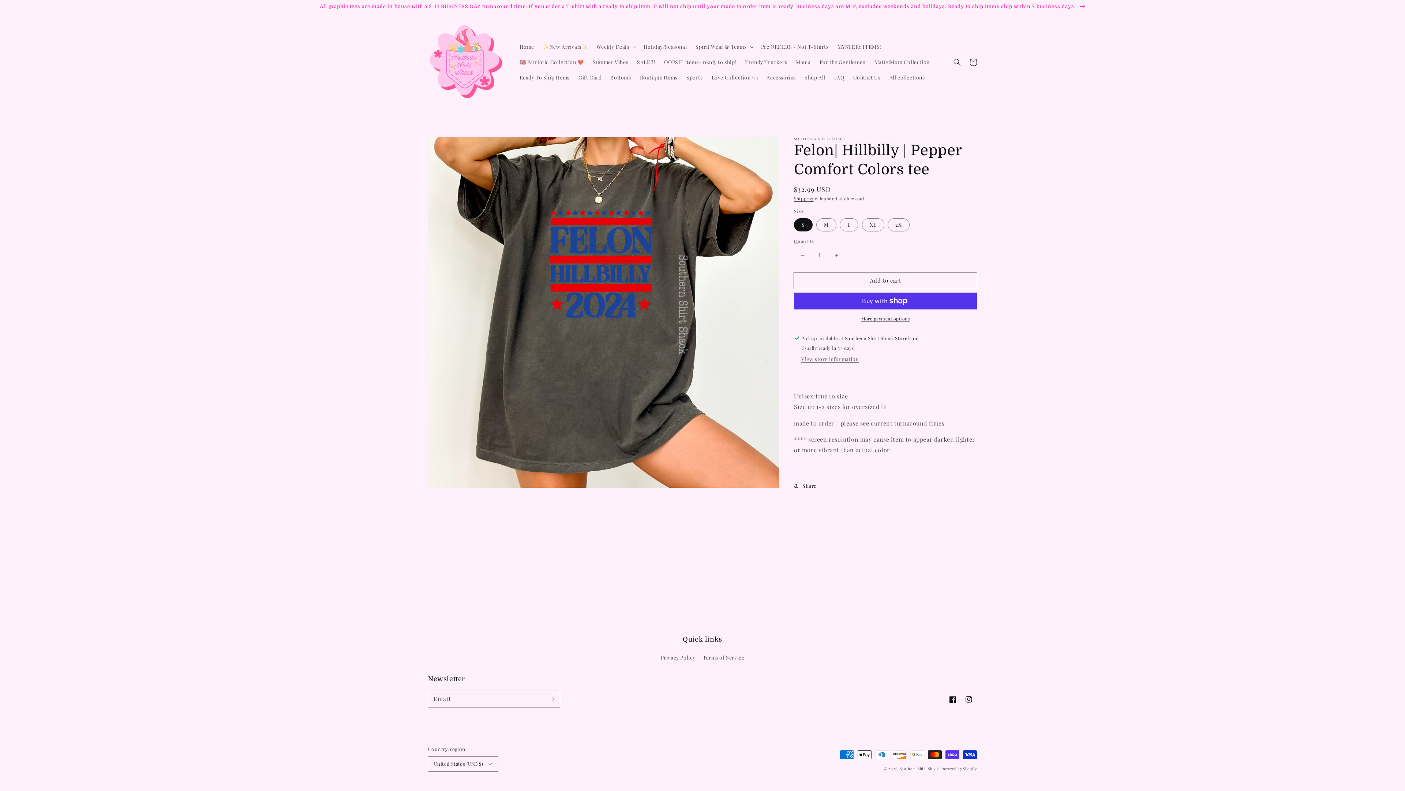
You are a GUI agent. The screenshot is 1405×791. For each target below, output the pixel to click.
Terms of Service (724, 657)
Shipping (804, 198)
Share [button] (809, 485)
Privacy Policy (678, 657)
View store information (830, 359)
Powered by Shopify (958, 768)
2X (898, 224)
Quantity (804, 241)
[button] (957, 62)
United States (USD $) (458, 764)
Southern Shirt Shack (919, 768)
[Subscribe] (552, 699)
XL (873, 224)
